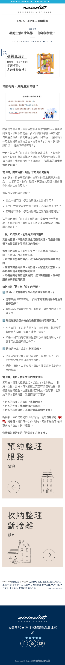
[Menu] (4, 9)
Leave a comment (55, 588)
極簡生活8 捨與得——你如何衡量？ (32, 33)
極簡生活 (32, 29)
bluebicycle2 (46, 42)
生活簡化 (13, 588)
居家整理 (33, 581)
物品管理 (46, 585)
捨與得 (46, 581)
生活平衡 (55, 585)
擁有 (52, 581)
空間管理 (23, 588)
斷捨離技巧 (17, 585)
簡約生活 (32, 588)
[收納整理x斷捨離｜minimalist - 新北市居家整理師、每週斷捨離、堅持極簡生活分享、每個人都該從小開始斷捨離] (34, 9)
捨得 (40, 581)
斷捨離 (8, 585)
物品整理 (37, 585)
